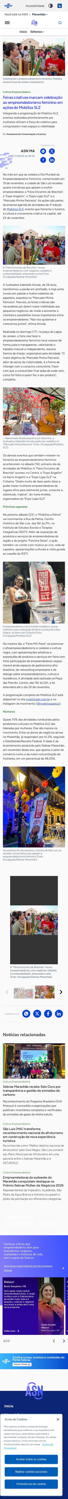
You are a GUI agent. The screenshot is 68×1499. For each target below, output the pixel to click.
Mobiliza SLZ (15, 209)
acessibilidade (35, 6)
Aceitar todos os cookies (31, 1459)
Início (23, 31)
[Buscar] (60, 22)
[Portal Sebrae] (10, 5)
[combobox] (40, 14)
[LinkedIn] (52, 160)
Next (61, 992)
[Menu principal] (7, 23)
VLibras (60, 6)
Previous (7, 992)
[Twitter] (52, 151)
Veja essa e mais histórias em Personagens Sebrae (28, 1268)
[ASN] (34, 1391)
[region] (31, 1455)
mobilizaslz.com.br (38, 699)
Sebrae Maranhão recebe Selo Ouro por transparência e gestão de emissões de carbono (32, 1091)
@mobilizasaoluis (48, 703)
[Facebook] (43, 160)
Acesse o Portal (20, 1364)
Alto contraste (51, 6)
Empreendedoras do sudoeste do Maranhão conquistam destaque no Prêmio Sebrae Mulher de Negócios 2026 (33, 1181)
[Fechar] (58, 1419)
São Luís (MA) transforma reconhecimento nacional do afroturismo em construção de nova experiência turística (33, 1135)
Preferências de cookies (31, 1484)
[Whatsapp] (43, 151)
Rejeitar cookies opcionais (31, 1471)
